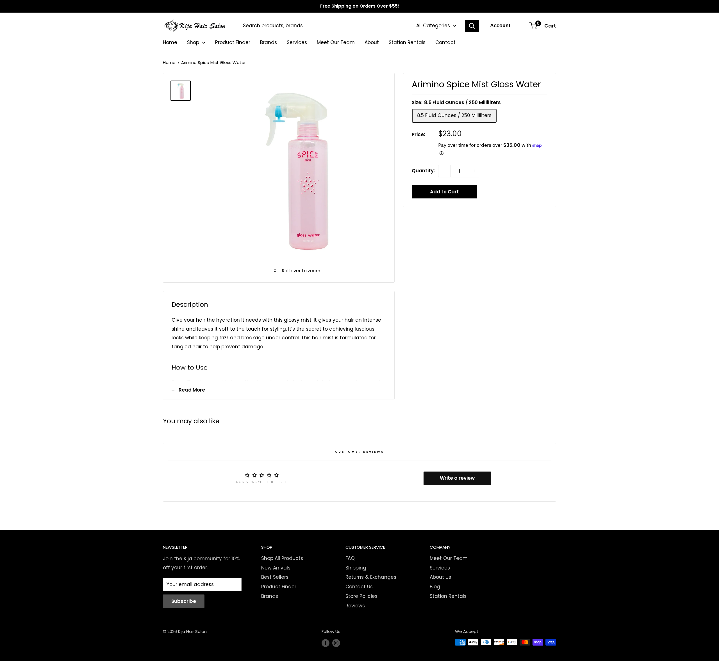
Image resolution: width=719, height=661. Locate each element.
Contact (445, 42)
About (372, 42)
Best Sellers (274, 577)
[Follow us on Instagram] (336, 643)
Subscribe (183, 601)
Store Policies (361, 596)
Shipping (355, 567)
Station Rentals (407, 42)
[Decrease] (444, 171)
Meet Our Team (336, 42)
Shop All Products (282, 558)
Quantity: (423, 170)
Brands (268, 42)
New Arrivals (275, 567)
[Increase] (474, 171)
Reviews (355, 605)
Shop (193, 42)
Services (297, 42)
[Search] (472, 26)
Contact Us (359, 586)
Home (170, 42)
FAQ (350, 558)
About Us (440, 577)
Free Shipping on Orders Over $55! (359, 6)
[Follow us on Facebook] (325, 643)
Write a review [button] (457, 478)
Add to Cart (444, 191)
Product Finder (232, 42)
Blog (435, 586)
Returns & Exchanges (370, 577)
